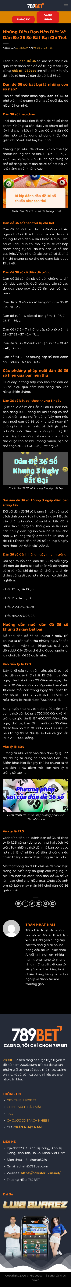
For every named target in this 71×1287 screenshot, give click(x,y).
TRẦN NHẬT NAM (28, 1127)
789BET (9, 1060)
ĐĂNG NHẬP (48, 17)
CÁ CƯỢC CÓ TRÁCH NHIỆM (28, 1120)
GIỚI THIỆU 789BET (21, 1100)
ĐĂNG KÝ (23, 19)
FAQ (10, 1114)
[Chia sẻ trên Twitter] (32, 904)
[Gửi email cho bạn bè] (39, 904)
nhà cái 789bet (24, 71)
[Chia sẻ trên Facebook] (25, 904)
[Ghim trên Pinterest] (46, 904)
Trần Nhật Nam (43, 48)
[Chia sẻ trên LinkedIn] (52, 904)
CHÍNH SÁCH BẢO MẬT (24, 1107)
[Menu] (66, 5)
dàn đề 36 (28, 61)
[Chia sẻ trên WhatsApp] (18, 904)
